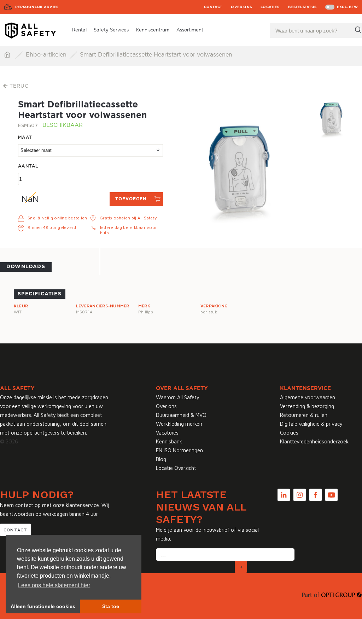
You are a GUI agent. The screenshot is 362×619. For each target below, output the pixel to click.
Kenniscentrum (152, 30)
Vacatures (167, 433)
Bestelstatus (302, 7)
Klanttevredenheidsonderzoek (314, 441)
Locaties (270, 7)
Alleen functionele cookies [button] (43, 606)
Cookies (289, 433)
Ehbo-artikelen (47, 55)
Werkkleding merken (179, 424)
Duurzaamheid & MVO (181, 415)
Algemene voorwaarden (307, 397)
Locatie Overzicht (176, 468)
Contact (213, 7)
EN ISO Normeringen (179, 450)
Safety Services (111, 30)
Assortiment (189, 30)
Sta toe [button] (110, 606)
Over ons (241, 7)
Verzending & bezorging (307, 406)
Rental (79, 30)
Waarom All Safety (177, 397)
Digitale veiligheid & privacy (311, 424)
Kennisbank (169, 441)
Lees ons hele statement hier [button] (54, 585)
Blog (161, 459)
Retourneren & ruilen (303, 415)
